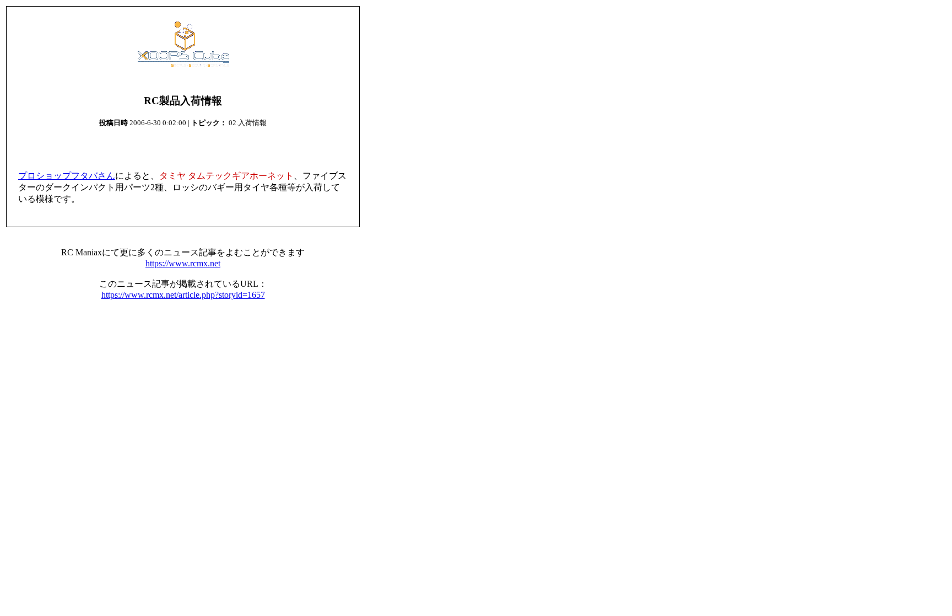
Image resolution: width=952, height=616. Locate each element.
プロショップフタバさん (66, 175)
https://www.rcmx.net (182, 263)
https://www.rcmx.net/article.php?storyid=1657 (183, 294)
